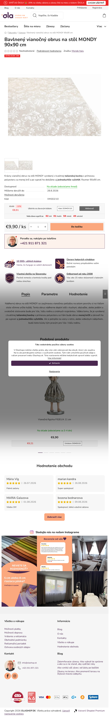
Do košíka (75, 226)
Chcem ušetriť (95, 3)
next (101, 403)
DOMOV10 (64, 208)
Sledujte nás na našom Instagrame (56, 532)
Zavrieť (23, 253)
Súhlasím (55, 363)
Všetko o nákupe (64, 642)
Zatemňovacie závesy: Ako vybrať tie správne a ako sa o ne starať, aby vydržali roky (79, 662)
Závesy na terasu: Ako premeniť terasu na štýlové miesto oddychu (77, 672)
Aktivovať (88, 208)
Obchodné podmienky (14, 640)
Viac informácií (53, 358)
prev (5, 403)
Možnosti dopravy (12, 633)
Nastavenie (53, 371)
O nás (16, 8)
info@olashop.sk (28, 662)
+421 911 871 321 (32, 243)
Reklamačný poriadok (14, 644)
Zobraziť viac (53, 517)
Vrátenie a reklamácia (14, 636)
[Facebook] (6, 676)
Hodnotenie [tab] (77, 294)
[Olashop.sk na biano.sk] (31, 697)
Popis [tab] (24, 294)
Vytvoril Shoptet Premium (90, 710)
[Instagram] (13, 676)
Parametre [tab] (48, 294)
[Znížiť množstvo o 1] (30, 226)
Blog (5, 8)
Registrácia (96, 7)
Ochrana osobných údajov (16, 647)
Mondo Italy (77, 51)
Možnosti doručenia (13, 194)
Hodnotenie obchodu (53, 465)
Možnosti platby (11, 629)
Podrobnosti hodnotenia (48, 51)
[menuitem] (10, 26)
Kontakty (29, 8)
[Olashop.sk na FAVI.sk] (17, 697)
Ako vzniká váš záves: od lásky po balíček (77, 668)
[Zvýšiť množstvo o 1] (44, 226)
